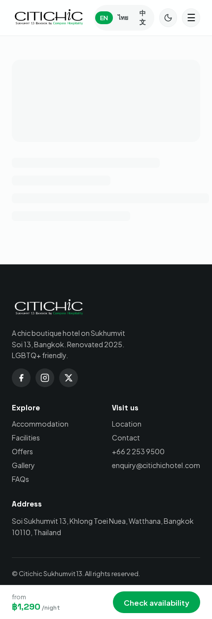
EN (104, 18)
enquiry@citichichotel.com (156, 465)
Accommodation (40, 423)
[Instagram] (44, 377)
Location (126, 423)
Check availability (156, 602)
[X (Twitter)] (68, 377)
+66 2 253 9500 (138, 451)
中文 (143, 17)
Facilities (26, 437)
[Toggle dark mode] (168, 17)
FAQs (20, 478)
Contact (126, 437)
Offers (22, 451)
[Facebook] (21, 377)
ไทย (123, 17)
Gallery (23, 465)
